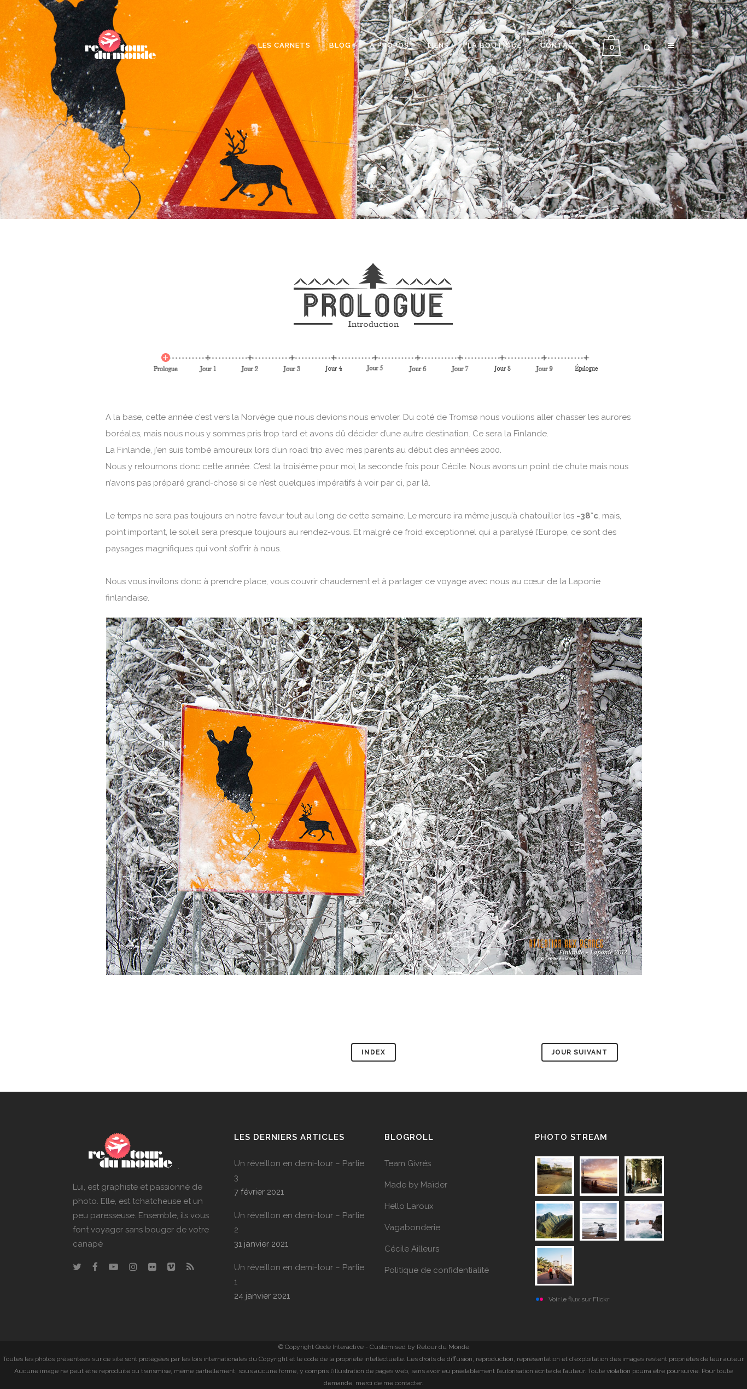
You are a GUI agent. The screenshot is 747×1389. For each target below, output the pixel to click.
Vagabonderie (412, 1227)
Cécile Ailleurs (411, 1249)
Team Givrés (407, 1163)
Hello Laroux (409, 1206)
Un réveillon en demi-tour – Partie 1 (299, 1275)
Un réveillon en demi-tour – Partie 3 (299, 1171)
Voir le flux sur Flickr (578, 1299)
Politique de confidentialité (436, 1270)
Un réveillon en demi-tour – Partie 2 (299, 1223)
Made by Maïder (415, 1185)
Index (373, 1052)
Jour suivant (580, 1052)
